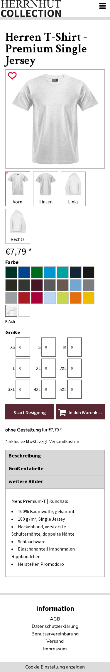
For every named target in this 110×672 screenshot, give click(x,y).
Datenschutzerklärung (55, 626)
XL (38, 368)
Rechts (18, 239)
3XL (11, 389)
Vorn (17, 202)
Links (73, 202)
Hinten (45, 202)
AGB (55, 619)
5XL (63, 389)
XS (12, 347)
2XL (63, 368)
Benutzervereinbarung (55, 634)
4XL (37, 389)
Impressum (55, 649)
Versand (55, 641)
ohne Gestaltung (23, 430)
